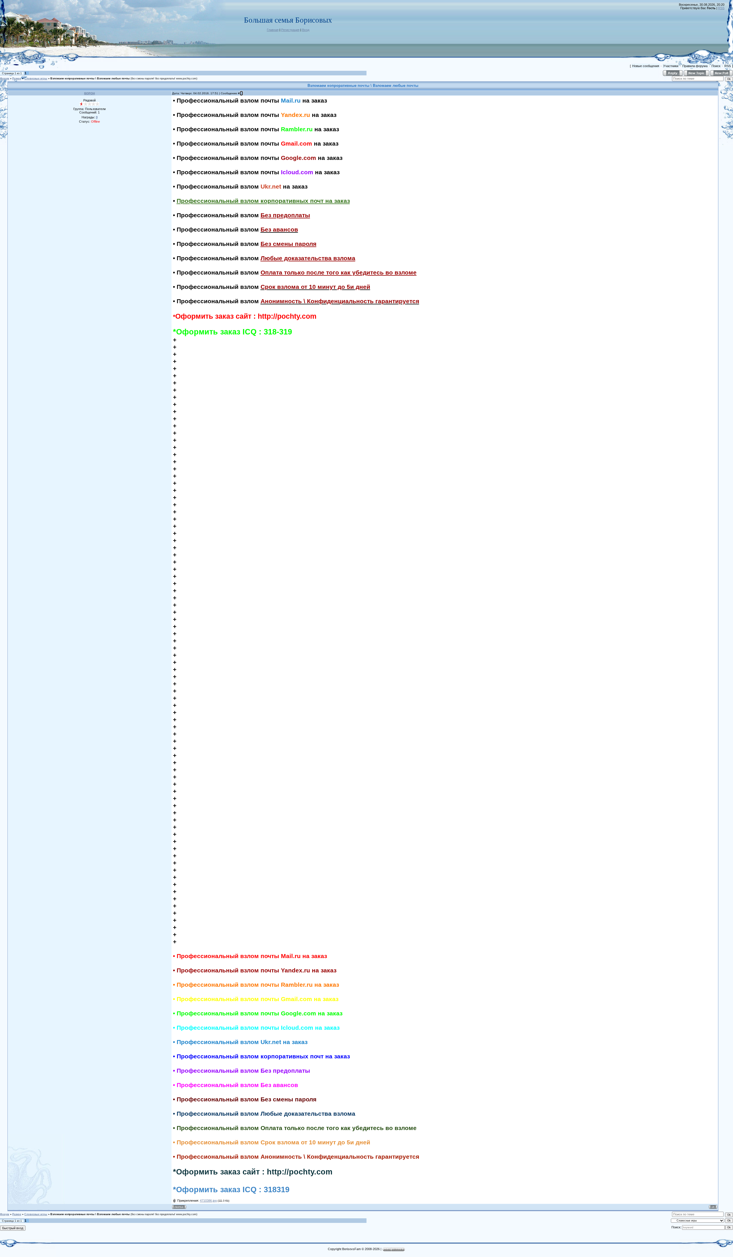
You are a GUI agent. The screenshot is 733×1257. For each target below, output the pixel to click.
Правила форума (695, 66)
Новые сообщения (645, 66)
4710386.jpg (208, 1200)
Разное (16, 78)
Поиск (716, 66)
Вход (305, 30)
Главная (273, 30)
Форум (4, 78)
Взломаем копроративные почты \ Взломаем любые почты (90, 78)
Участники (670, 66)
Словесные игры (35, 78)
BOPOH (89, 93)
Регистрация (290, 30)
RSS (721, 8)
